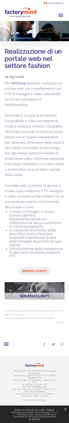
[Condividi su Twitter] (53, 344)
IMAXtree (18, 83)
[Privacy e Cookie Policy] (34, 400)
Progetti (59, 322)
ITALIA (55, 3)
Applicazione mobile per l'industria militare (35, 318)
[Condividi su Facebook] (44, 344)
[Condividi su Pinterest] (62, 344)
